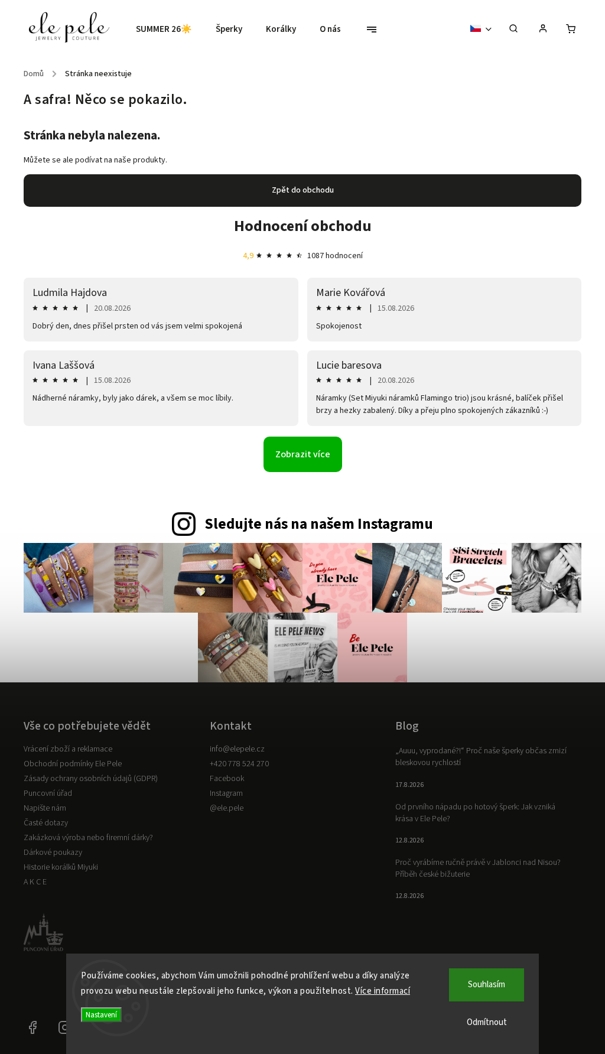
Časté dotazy (46, 823)
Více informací (382, 991)
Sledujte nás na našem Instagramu (318, 524)
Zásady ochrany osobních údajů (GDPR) (91, 779)
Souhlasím (486, 984)
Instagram (226, 793)
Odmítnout (487, 1022)
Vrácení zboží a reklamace (68, 749)
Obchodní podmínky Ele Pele (73, 764)
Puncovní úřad (48, 793)
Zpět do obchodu (303, 190)
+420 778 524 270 (239, 764)
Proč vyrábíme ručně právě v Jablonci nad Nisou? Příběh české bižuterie (478, 868)
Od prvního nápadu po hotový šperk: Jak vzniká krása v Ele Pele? (475, 813)
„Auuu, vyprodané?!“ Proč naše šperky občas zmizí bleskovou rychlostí (481, 757)
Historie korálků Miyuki (61, 867)
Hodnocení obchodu (303, 226)
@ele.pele (226, 808)
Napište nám (45, 808)
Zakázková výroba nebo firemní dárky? (88, 838)
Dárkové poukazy (53, 852)
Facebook (227, 779)
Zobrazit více (302, 454)
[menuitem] (170, 29)
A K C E (35, 882)
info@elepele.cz (237, 749)
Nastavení (101, 1014)
